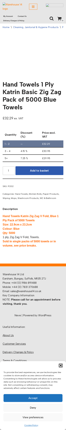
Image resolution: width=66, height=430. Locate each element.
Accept (33, 398)
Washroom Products (28, 198)
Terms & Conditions (15, 360)
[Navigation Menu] (33, 7)
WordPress (44, 315)
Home (6, 27)
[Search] (51, 18)
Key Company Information (18, 295)
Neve (18, 315)
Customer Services (14, 343)
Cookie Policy (31, 425)
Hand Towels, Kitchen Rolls (28, 194)
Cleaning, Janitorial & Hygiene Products (36, 27)
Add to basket (39, 170)
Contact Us (22, 16)
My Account (8, 16)
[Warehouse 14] (13, 6)
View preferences (33, 417)
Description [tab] (10, 209)
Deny (33, 407)
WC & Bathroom (48, 198)
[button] (60, 365)
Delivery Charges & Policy (13, 21)
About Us (8, 335)
